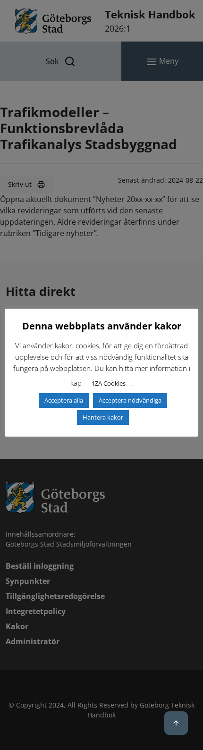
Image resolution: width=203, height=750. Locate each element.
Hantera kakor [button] (103, 417)
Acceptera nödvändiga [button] (130, 400)
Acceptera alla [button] (63, 400)
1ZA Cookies (109, 383)
